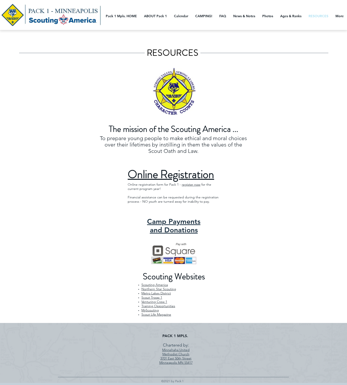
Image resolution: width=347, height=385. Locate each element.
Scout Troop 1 (151, 297)
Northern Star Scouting (158, 289)
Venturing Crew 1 (154, 302)
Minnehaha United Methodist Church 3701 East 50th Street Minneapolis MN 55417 (176, 356)
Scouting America (154, 285)
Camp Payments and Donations (173, 225)
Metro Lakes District (156, 293)
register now (191, 184)
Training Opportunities (158, 306)
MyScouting (150, 310)
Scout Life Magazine (156, 314)
